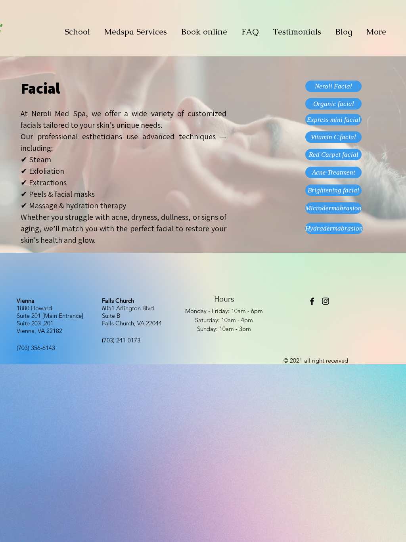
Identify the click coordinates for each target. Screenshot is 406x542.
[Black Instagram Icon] (325, 301)
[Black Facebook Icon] (312, 301)
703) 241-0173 (121, 340)
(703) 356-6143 (36, 348)
